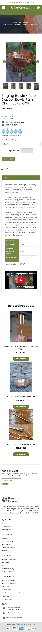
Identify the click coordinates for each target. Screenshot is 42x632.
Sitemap (5, 551)
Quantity (14, 150)
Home (15, 22)
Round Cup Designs (8, 580)
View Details (21, 359)
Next (37, 61)
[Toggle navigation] (4, 8)
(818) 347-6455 (11, 613)
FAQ (3, 566)
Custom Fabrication (9, 572)
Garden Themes (7, 590)
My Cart (4, 523)
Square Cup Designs (9, 584)
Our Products (23, 22)
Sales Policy (6, 544)
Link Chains (5, 587)
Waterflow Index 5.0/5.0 (11, 136)
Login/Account (7, 526)
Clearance (5, 596)
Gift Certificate (7, 599)
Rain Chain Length (10, 140)
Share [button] (7, 168)
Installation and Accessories (11, 593)
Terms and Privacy (8, 548)
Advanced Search (8, 541)
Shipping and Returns (9, 559)
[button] (3, 11)
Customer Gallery (8, 569)
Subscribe (5, 484)
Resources (5, 562)
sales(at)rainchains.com (14, 617)
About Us (5, 538)
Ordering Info (6, 530)
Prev (4, 61)
